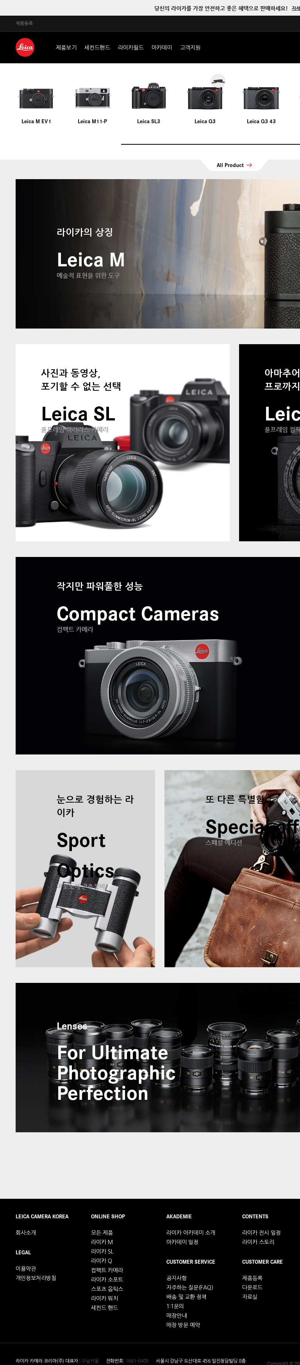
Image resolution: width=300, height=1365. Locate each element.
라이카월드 (131, 47)
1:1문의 (175, 1306)
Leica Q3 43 (261, 121)
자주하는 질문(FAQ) (189, 1287)
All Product (230, 165)
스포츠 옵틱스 (107, 1289)
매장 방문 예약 (183, 1325)
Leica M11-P (92, 121)
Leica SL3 (148, 121)
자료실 (249, 1297)
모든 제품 (102, 1233)
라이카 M (102, 1242)
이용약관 (26, 1269)
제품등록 (24, 23)
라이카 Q (101, 1261)
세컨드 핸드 (104, 1308)
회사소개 (26, 1233)
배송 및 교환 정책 (186, 1297)
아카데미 (162, 47)
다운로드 (252, 1287)
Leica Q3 (205, 121)
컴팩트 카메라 (107, 1270)
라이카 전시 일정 (261, 1233)
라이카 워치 (104, 1298)
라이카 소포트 (107, 1279)
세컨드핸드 (97, 47)
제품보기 (66, 47)
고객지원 (190, 47)
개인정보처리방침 (36, 1278)
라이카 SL (102, 1251)
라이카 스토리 (258, 1242)
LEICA (25, 47)
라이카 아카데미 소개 (190, 1233)
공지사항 (176, 1278)
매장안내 (176, 1315)
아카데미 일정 (182, 1242)
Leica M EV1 (36, 121)
